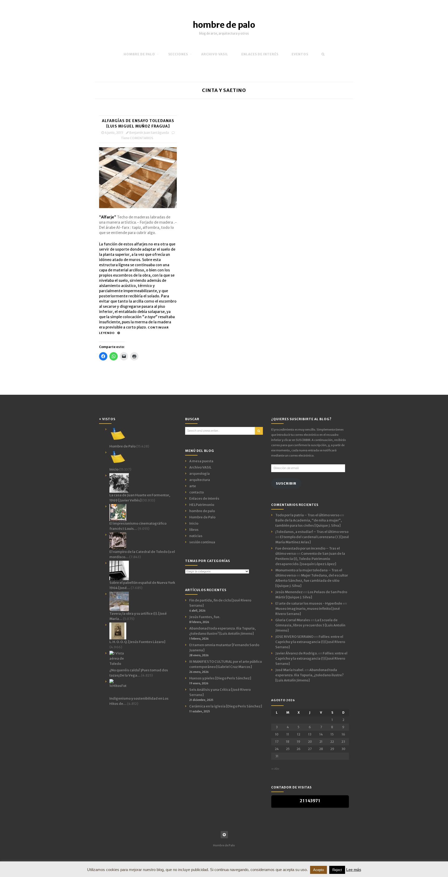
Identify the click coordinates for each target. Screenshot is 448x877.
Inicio (193, 523)
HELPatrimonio (201, 505)
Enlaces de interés (259, 54)
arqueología (199, 473)
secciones (178, 54)
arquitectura (199, 480)
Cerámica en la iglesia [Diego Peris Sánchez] (225, 706)
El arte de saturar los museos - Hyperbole (308, 603)
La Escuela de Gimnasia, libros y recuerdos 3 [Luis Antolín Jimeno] (310, 625)
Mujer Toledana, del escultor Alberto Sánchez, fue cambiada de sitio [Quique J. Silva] (311, 580)
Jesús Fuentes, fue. (204, 617)
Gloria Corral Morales (292, 620)
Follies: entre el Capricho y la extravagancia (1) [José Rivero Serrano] (310, 641)
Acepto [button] (318, 870)
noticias (195, 536)
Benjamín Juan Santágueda (149, 133)
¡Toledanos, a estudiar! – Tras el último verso (311, 532)
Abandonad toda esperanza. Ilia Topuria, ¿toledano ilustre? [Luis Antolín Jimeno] (309, 675)
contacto (196, 492)
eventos (300, 54)
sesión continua (202, 542)
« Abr (275, 769)
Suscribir (286, 483)
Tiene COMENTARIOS (137, 138)
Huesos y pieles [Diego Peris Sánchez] (220, 678)
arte (192, 486)
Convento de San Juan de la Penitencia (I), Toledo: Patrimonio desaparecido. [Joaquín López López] (310, 558)
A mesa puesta (201, 461)
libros (194, 529)
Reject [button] (337, 870)
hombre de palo (224, 25)
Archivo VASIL (200, 467)
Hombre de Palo (139, 54)
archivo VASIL (214, 54)
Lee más (353, 869)
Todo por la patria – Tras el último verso (307, 515)
